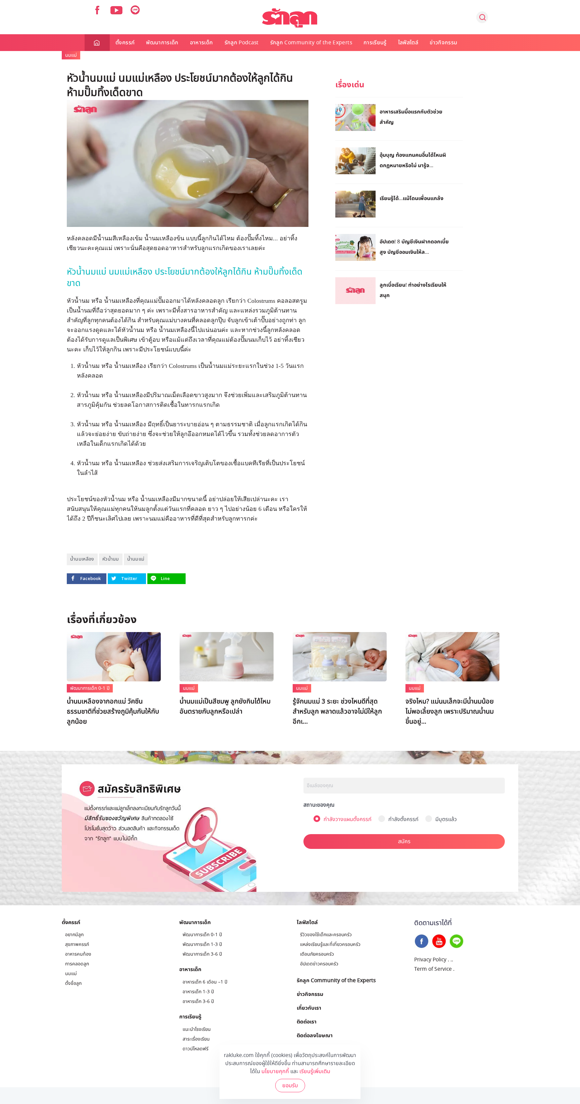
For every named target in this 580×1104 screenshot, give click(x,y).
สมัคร (404, 841)
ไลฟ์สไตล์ (408, 43)
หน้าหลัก (97, 42)
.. (451, 960)
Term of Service (433, 969)
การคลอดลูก (77, 963)
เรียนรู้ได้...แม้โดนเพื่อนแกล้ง (411, 198)
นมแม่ (71, 55)
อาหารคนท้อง (78, 954)
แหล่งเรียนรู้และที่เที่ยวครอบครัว (330, 944)
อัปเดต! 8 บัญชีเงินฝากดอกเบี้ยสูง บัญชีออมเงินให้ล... (414, 246)
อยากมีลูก (74, 934)
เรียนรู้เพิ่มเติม (314, 1071)
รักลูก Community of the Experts (311, 43)
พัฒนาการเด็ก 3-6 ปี (202, 954)
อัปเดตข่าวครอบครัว (319, 963)
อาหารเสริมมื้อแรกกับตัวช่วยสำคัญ (411, 117)
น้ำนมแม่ (136, 559)
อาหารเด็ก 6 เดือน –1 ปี (205, 982)
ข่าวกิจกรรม (443, 43)
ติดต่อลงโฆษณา (315, 1035)
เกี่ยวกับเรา (309, 1007)
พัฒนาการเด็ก (162, 43)
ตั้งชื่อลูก (73, 983)
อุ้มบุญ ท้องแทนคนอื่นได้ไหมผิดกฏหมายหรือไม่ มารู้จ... (413, 160)
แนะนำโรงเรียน (197, 1029)
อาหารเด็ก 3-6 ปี (198, 1001)
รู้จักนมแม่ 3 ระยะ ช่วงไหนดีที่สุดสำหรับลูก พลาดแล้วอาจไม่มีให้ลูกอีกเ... (337, 712)
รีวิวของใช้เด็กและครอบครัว (326, 934)
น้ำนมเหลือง (82, 559)
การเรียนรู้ (375, 43)
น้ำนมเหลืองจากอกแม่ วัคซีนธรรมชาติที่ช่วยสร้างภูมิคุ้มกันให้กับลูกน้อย (113, 712)
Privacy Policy (430, 960)
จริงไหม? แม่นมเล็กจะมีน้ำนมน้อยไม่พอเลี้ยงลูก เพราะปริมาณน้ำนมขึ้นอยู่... (449, 712)
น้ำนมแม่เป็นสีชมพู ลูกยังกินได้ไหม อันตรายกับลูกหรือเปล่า (225, 707)
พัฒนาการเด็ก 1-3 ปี (202, 944)
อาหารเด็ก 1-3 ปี (198, 991)
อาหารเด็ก (201, 43)
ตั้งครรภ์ (125, 43)
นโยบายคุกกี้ (275, 1071)
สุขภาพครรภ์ (77, 944)
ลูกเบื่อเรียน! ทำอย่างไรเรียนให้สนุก (413, 290)
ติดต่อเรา (307, 1021)
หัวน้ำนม (110, 559)
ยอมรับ (290, 1086)
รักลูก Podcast (242, 43)
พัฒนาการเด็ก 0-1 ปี (89, 688)
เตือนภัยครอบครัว (317, 954)
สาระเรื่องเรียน (196, 1039)
